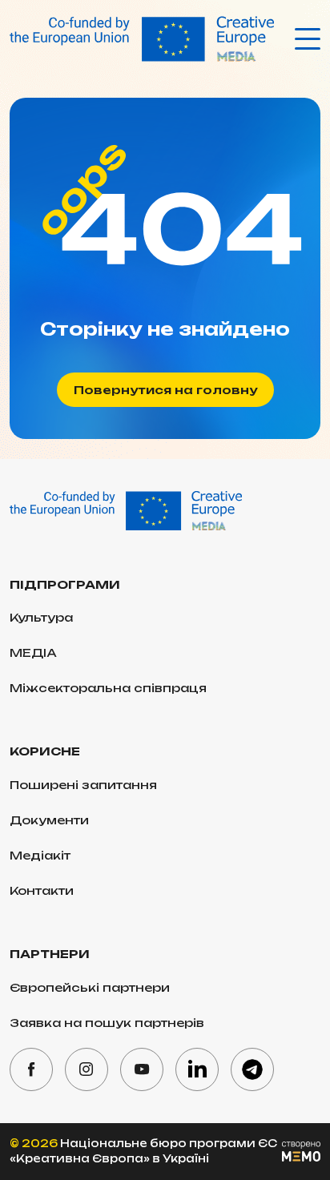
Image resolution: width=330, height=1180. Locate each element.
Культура (41, 617)
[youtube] (141, 1069)
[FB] (31, 1069)
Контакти (42, 890)
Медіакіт (40, 855)
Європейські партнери (90, 987)
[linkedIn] (197, 1069)
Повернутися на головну (165, 390)
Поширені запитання (83, 784)
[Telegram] (252, 1069)
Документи (49, 820)
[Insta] (86, 1069)
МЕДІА (33, 652)
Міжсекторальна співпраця (108, 688)
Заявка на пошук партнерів (107, 1022)
